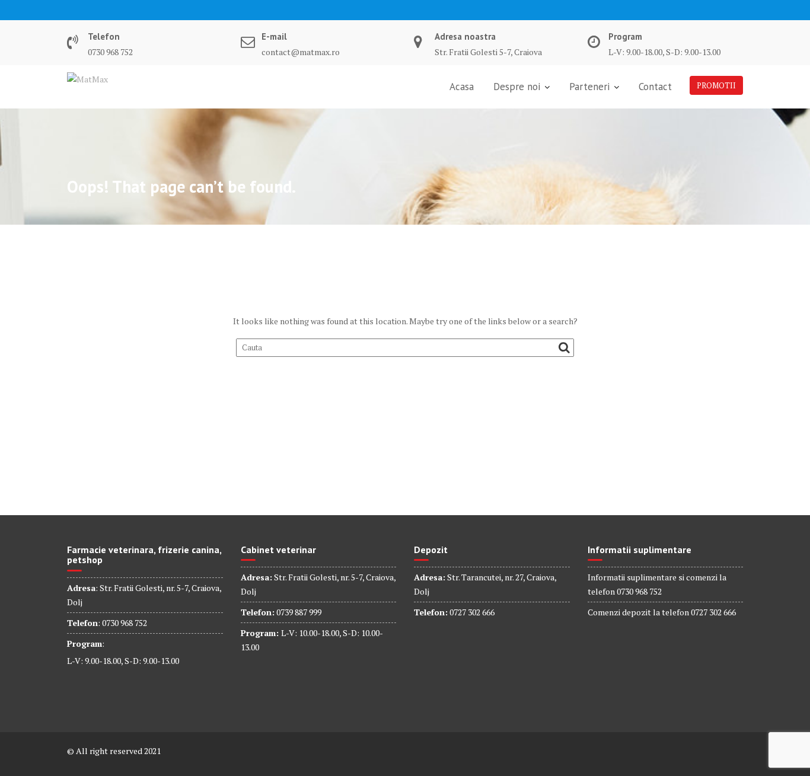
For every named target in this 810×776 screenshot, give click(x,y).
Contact (655, 86)
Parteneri (589, 86)
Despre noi (516, 86)
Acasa (461, 86)
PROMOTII (716, 85)
